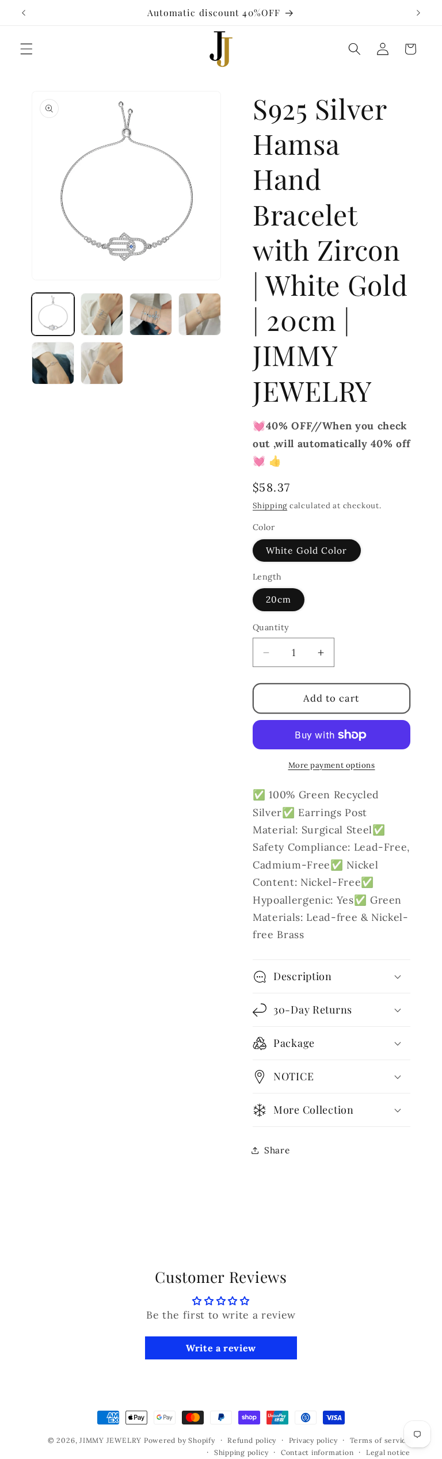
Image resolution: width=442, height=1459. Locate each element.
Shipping (270, 506)
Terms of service (380, 1440)
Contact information (317, 1452)
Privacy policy (313, 1440)
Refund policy (251, 1440)
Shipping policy (241, 1452)
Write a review (221, 1348)
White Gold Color (307, 550)
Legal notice (388, 1452)
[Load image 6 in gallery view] (102, 363)
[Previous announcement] (23, 12)
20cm (278, 599)
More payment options (331, 765)
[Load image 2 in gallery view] (102, 314)
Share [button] (276, 1150)
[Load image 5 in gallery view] (53, 363)
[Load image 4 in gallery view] (199, 314)
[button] (26, 49)
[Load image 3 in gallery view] (150, 314)
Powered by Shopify (179, 1440)
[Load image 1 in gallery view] (53, 314)
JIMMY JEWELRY (110, 1440)
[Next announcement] (418, 12)
